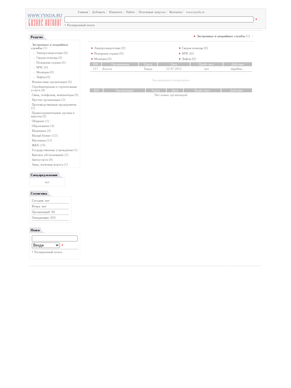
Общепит (38, 121)
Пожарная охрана (48, 62)
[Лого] (45, 25)
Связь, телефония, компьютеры (53, 95)
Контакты (175, 12)
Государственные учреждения (52, 150)
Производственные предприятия (54, 104)
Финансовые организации (49, 82)
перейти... (237, 68)
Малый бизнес (41, 135)
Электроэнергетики (49, 53)
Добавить (98, 12)
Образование (40, 126)
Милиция (42, 72)
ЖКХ (35, 145)
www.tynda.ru (195, 12)
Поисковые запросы (152, 12)
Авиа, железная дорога (47, 164)
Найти (130, 12)
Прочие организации (46, 99)
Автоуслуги (40, 159)
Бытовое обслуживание (48, 155)
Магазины (38, 140)
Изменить (115, 12)
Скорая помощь (46, 57)
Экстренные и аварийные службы (221, 36)
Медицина (39, 130)
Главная (83, 12)
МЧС (39, 67)
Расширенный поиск (81, 25)
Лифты (40, 77)
